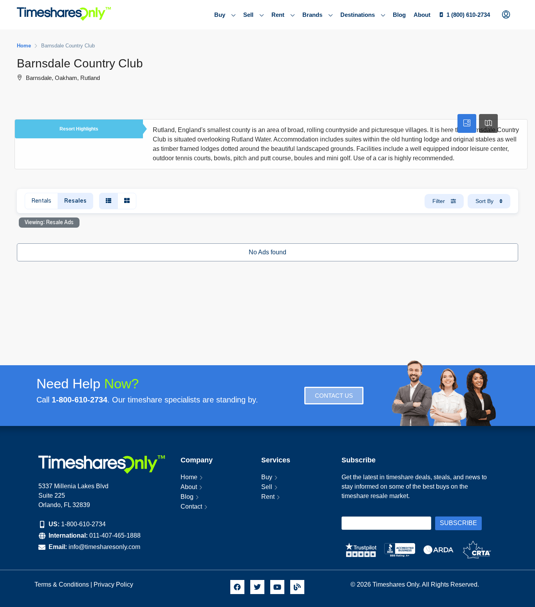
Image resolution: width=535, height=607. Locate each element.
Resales (75, 201)
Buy (219, 14)
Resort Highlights (79, 129)
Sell (248, 14)
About (422, 14)
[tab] (466, 123)
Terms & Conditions (61, 584)
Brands (312, 14)
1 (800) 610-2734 (468, 14)
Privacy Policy (114, 584)
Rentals (41, 201)
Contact (191, 506)
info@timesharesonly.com (104, 547)
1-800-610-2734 (83, 524)
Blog (399, 14)
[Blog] (297, 587)
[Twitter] (257, 587)
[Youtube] (277, 587)
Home (189, 477)
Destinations (357, 14)
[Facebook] (237, 587)
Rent (277, 14)
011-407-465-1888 (115, 535)
